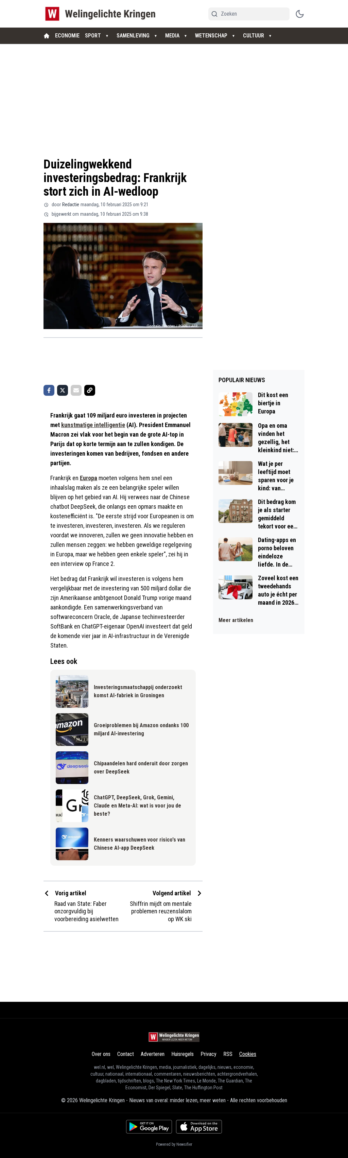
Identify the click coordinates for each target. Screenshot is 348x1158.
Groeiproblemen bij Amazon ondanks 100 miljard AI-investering (141, 729)
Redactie (70, 204)
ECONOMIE (67, 35)
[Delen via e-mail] (76, 390)
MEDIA (172, 35)
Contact (125, 1054)
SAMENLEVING (133, 35)
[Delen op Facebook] (49, 390)
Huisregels (182, 1054)
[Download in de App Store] (199, 1126)
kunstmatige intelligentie (93, 424)
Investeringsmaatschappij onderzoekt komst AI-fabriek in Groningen (138, 691)
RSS (227, 1054)
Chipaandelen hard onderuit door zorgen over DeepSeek (141, 767)
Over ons (101, 1054)
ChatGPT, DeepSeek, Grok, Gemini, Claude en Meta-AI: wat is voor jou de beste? (137, 805)
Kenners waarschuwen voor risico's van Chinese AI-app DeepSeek (139, 843)
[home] (47, 36)
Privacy (208, 1054)
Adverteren (152, 1054)
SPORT (93, 35)
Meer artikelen (236, 620)
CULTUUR (253, 35)
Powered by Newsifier (174, 1144)
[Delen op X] (62, 390)
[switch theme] (299, 14)
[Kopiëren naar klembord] (89, 390)
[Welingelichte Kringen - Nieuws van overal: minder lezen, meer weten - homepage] (102, 13)
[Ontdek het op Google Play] (149, 1126)
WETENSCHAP (211, 35)
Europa (88, 478)
